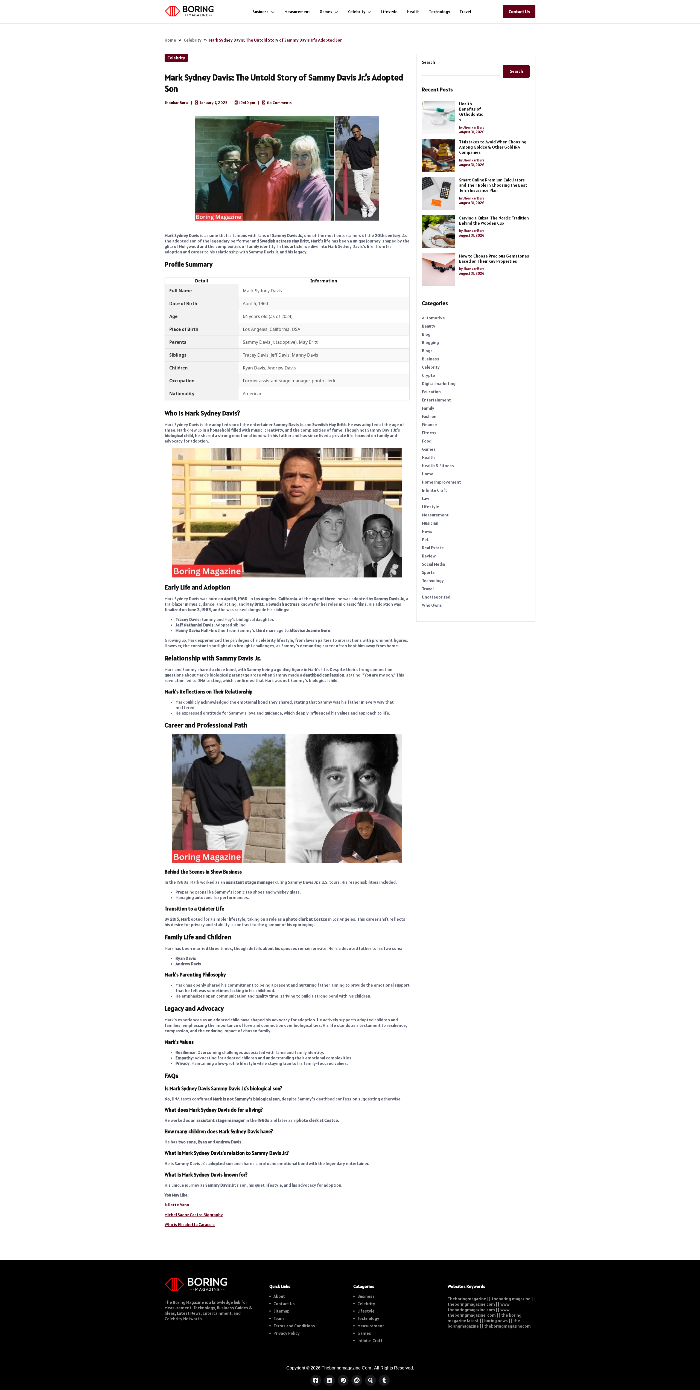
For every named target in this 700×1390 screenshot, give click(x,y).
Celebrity (356, 11)
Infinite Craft (434, 490)
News (427, 531)
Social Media (433, 564)
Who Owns (432, 605)
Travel (465, 11)
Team (278, 1318)
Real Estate (433, 547)
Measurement (297, 11)
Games (326, 11)
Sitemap (281, 1311)
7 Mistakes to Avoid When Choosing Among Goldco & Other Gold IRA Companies (492, 147)
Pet (425, 539)
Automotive (433, 317)
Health (413, 11)
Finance (429, 424)
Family (428, 408)
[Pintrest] (343, 1380)
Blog (426, 334)
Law (425, 498)
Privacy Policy (286, 1333)
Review (429, 556)
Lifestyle (389, 11)
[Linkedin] (329, 1380)
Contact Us (519, 11)
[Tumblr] (384, 1380)
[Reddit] (356, 1380)
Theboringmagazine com (347, 1368)
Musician (430, 523)
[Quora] (370, 1380)
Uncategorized (436, 597)
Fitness (429, 432)
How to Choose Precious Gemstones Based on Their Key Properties (494, 258)
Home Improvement (441, 482)
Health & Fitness (438, 465)
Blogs (427, 350)
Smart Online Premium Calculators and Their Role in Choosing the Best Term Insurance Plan (493, 185)
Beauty (428, 326)
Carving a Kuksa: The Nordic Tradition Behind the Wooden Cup (494, 220)
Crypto (428, 375)
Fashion (429, 416)
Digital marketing (439, 383)
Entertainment (436, 400)
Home (170, 40)
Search (428, 62)
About (279, 1296)
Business (260, 11)
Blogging (430, 342)
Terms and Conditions (294, 1325)
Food (426, 441)
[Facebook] (315, 1380)
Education (431, 391)
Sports (428, 572)
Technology (439, 11)
